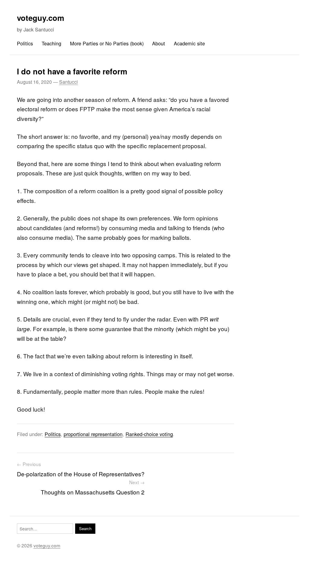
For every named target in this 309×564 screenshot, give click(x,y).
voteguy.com (40, 17)
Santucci (68, 81)
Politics (25, 43)
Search (85, 528)
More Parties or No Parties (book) (107, 43)
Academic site (189, 43)
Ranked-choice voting (149, 434)
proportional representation (93, 434)
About (158, 43)
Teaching (51, 43)
